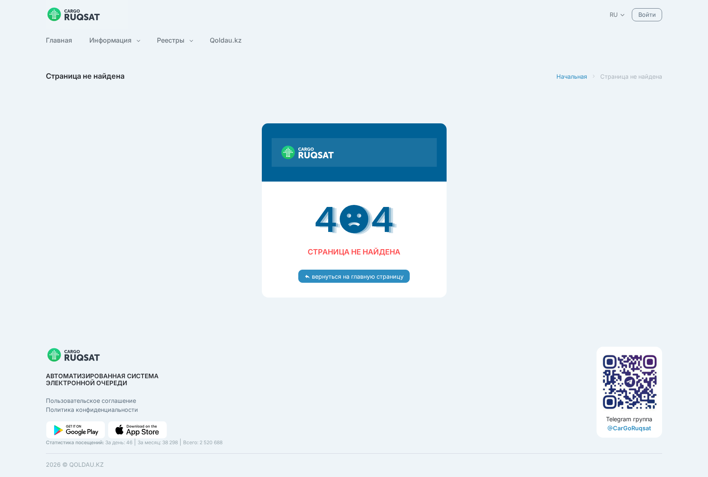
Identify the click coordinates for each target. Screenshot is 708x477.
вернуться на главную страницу (357, 276)
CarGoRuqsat (632, 428)
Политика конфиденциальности (92, 409)
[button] (617, 14)
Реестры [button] (171, 40)
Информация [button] (111, 40)
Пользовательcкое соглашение (91, 400)
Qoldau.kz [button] (226, 40)
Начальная (571, 76)
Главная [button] (59, 40)
